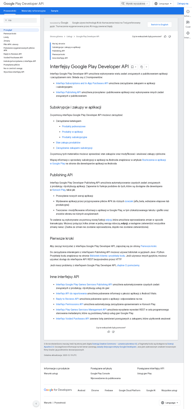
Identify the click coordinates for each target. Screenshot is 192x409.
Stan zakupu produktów (68, 142)
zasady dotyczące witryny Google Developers (116, 347)
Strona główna (56, 36)
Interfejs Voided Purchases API (72, 318)
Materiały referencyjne (34, 10)
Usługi (69, 36)
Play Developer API (29, 4)
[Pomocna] (165, 36)
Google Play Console (100, 373)
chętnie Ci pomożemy (128, 265)
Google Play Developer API (87, 36)
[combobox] (135, 3)
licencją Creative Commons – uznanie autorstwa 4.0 (114, 344)
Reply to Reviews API (67, 298)
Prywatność (60, 403)
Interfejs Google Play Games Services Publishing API (84, 284)
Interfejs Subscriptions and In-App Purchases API (82, 83)
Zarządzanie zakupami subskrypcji (74, 148)
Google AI (150, 390)
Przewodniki (10, 10)
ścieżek (129, 201)
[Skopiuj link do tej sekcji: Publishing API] (76, 175)
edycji (109, 219)
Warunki (48, 403)
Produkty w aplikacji (72, 131)
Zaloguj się (182, 3)
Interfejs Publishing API (68, 92)
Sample (54, 10)
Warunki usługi (51, 373)
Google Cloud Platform (129, 390)
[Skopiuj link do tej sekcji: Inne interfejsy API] (82, 277)
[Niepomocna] (169, 36)
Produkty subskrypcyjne (74, 137)
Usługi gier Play (144, 373)
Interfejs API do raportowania (71, 293)
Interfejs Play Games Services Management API (81, 309)
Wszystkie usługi (169, 390)
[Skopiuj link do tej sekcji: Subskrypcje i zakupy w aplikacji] (104, 107)
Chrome (95, 390)
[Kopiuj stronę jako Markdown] (141, 66)
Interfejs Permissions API (69, 304)
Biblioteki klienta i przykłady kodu (107, 255)
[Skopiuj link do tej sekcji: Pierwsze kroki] (77, 239)
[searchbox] (20, 20)
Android (81, 390)
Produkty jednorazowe (74, 126)
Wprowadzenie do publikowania (106, 378)
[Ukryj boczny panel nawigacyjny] (36, 404)
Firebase (109, 390)
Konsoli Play (58, 189)
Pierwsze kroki (148, 246)
